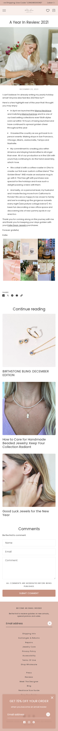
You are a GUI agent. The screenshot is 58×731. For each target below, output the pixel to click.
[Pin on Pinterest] (12, 295)
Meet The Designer (29, 681)
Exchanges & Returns (29, 638)
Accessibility (29, 655)
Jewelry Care (29, 647)
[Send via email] (17, 295)
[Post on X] (8, 295)
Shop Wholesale (29, 664)
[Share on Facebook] (3, 295)
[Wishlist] (48, 10)
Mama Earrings (29, 114)
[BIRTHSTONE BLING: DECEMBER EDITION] (29, 340)
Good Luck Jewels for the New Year (25, 513)
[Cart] (54, 10)
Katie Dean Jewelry (17, 225)
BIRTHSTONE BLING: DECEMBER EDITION (25, 373)
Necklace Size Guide (29, 690)
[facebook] (24, 722)
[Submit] (48, 714)
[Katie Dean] (29, 10)
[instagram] (29, 722)
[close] (52, 697)
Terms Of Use (29, 660)
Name (7, 542)
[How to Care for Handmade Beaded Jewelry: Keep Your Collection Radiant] (29, 408)
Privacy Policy (29, 651)
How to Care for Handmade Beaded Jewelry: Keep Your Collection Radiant (24, 443)
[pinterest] (33, 722)
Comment (10, 560)
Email (8, 551)
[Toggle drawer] (4, 10)
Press (29, 672)
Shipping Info (29, 633)
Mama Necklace (43, 110)
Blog (29, 686)
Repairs (29, 642)
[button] (21, 295)
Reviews (29, 677)
